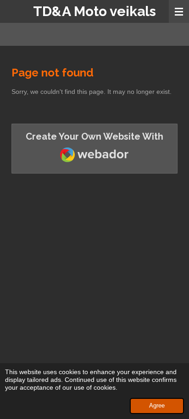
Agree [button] (157, 406)
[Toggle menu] (179, 11)
